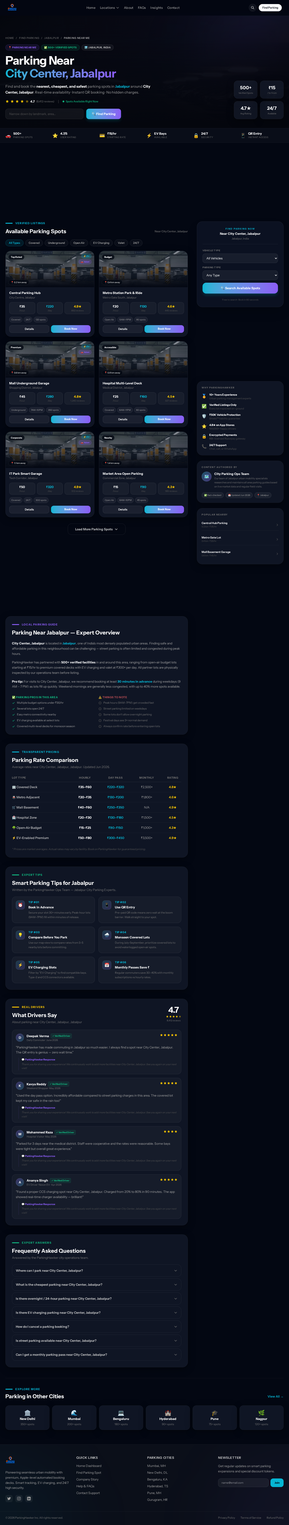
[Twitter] (9, 1498)
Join (277, 1482)
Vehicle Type (211, 250)
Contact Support (88, 1493)
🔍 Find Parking (104, 114)
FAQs (142, 8)
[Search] (252, 8)
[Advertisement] (144, 176)
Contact (173, 8)
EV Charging (101, 242)
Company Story (87, 1479)
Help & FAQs (85, 1486)
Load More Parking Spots (94, 529)
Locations (107, 8)
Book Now (70, 328)
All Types (14, 242)
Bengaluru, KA (157, 1479)
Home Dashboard (88, 1466)
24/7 (136, 242)
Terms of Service (250, 1517)
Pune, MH (154, 1493)
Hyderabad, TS (157, 1486)
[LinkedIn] (29, 1498)
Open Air (79, 242)
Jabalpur (51, 38)
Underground (56, 242)
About (128, 8)
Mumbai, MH (156, 1466)
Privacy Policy (226, 1517)
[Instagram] (19, 1498)
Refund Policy (275, 1517)
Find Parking (270, 7)
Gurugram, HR (157, 1500)
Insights (156, 8)
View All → (276, 1396)
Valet (121, 242)
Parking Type (212, 267)
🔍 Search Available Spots (240, 288)
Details (29, 329)
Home (91, 8)
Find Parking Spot (88, 1473)
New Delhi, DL (157, 1473)
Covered (34, 242)
